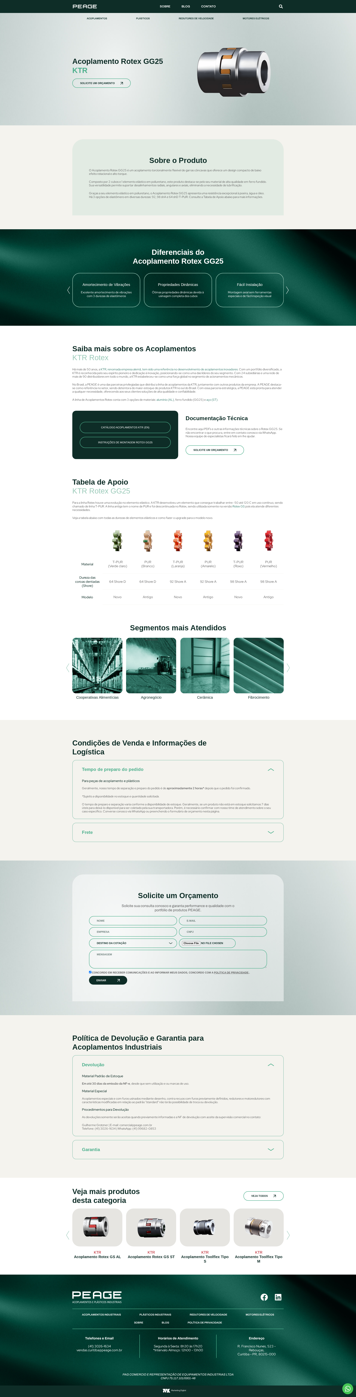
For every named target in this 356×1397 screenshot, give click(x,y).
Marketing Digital (178, 1390)
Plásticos (143, 18)
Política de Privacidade (231, 972)
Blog (186, 6)
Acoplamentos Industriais (101, 1314)
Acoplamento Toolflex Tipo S (205, 1259)
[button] (281, 6)
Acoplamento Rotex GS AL (97, 1257)
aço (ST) (211, 400)
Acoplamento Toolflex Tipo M (258, 1259)
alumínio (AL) (165, 400)
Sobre (165, 6)
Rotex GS (239, 506)
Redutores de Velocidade (196, 18)
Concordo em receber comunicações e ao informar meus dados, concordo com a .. (171, 972)
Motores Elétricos (256, 18)
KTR (80, 70)
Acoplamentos (97, 18)
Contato (208, 6)
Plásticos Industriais (155, 1314)
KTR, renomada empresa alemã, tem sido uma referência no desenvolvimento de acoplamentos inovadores (169, 369)
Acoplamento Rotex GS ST (151, 1257)
